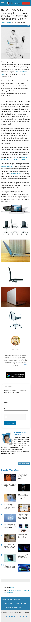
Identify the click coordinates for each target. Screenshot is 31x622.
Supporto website (6, 166)
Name (6, 402)
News (28, 25)
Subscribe (26, 3)
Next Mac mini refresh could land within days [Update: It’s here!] (23, 496)
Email (6, 409)
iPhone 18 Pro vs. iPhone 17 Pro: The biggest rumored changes (23, 476)
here (25, 364)
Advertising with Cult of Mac (11, 599)
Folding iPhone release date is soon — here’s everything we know (9, 506)
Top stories (10, 592)
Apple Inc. (12, 590)
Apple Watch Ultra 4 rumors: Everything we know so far (9, 486)
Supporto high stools (15, 173)
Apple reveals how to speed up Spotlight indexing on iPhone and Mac (10, 567)
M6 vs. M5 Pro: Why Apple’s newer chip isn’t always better (9, 546)
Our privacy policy (7, 603)
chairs (17, 590)
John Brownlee (6, 22)
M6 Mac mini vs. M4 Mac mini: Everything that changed (10, 526)
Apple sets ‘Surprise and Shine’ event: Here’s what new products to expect (23, 516)
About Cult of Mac (20, 603)
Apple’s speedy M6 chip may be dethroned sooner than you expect (23, 557)
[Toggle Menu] (2, 3)
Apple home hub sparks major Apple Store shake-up (23, 536)
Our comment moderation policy (12, 607)
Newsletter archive (23, 463)
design (21, 590)
